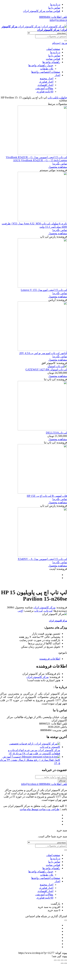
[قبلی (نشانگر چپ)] (65, 963)
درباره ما (55, 4)
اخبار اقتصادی (45, 84)
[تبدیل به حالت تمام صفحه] (62, 960)
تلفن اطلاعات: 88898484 (53, 16)
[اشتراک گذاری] (58, 960)
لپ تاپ (59, 97)
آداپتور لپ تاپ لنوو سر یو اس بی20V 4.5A (43, 353)
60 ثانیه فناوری (44, 91)
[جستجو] (65, 40)
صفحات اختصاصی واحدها (45, 71)
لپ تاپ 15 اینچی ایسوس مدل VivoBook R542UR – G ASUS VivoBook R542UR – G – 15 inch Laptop (36, 159)
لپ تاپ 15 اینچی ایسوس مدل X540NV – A (42, 559)
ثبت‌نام (62, 780)
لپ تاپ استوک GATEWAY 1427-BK (46, 369)
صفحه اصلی (53, 49)
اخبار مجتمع (46, 78)
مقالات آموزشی (44, 88)
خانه (65, 97)
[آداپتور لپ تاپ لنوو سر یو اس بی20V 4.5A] (42, 349)
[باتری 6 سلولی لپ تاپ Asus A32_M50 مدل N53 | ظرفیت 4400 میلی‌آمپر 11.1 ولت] (42, 220)
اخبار (57, 75)
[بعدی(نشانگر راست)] (62, 963)
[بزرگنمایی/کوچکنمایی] (65, 960)
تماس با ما (54, 7)
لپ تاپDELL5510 (56, 432)
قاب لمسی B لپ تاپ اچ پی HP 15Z (47, 495)
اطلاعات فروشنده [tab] (50, 658)
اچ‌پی (20, 610)
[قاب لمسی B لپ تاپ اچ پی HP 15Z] (42, 492)
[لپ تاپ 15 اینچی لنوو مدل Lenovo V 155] (42, 286)
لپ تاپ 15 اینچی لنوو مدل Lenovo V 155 (44, 290)
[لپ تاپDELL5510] (42, 429)
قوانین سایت (53, 58)
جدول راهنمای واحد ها (40, 65)
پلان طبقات (46, 68)
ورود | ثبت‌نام (59, 42)
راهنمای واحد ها (51, 62)
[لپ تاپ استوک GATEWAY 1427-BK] (57, 366)
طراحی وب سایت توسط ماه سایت (39, 809)
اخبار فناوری (46, 81)
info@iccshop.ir (58, 20)
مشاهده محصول (57, 166)
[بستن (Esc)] (55, 960)
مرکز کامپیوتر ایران (44, 607)
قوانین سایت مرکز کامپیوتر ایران (41, 10)
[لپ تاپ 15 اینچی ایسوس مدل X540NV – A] (42, 555)
